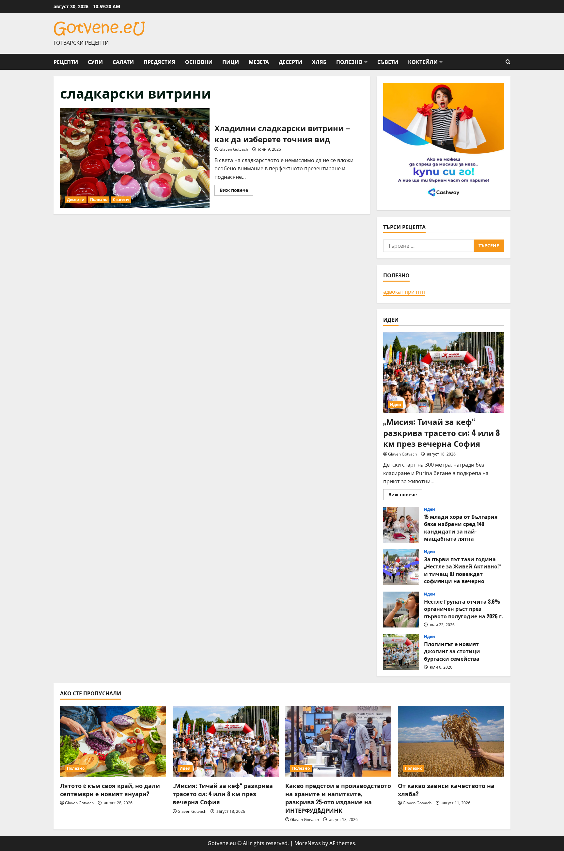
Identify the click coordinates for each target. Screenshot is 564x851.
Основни (198, 62)
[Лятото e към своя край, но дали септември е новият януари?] (113, 741)
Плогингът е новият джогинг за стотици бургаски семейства (401, 652)
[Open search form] (508, 61)
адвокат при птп (404, 291)
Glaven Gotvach (233, 149)
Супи (95, 62)
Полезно (349, 62)
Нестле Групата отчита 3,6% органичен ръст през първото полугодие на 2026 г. (401, 609)
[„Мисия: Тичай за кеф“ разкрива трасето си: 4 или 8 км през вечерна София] (443, 372)
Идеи (395, 404)
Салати (123, 62)
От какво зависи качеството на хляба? (446, 789)
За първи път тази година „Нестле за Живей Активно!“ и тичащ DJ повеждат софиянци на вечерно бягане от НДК (401, 567)
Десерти (290, 62)
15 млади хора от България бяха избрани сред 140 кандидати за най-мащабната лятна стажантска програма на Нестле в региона (401, 525)
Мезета (259, 62)
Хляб (319, 62)
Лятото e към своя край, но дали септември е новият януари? (110, 789)
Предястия (159, 62)
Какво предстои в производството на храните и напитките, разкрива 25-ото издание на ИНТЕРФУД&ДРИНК (338, 797)
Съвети (387, 62)
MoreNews (307, 843)
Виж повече (236, 191)
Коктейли (423, 62)
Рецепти (66, 62)
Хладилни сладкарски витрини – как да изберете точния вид (135, 158)
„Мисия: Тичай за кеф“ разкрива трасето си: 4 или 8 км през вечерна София (441, 432)
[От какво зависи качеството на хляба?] (451, 741)
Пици (230, 62)
